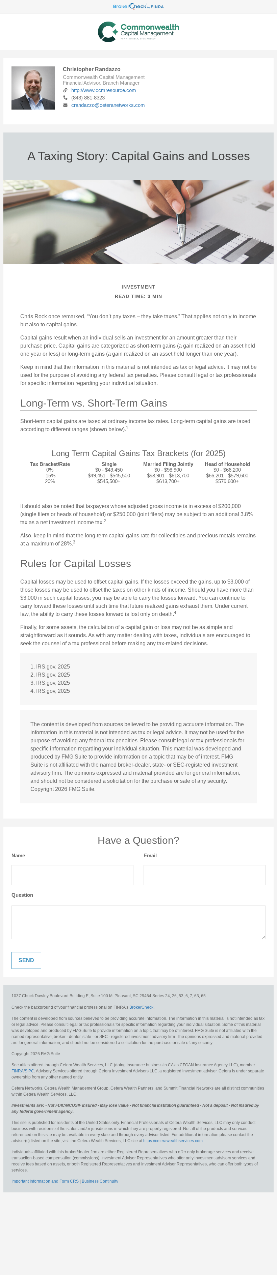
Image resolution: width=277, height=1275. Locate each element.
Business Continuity (100, 1181)
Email (150, 855)
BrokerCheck (141, 1007)
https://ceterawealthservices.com (173, 1140)
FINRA (17, 1071)
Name (18, 855)
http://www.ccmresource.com (103, 90)
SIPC (29, 1071)
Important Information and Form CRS (45, 1181)
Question (22, 895)
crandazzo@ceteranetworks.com (108, 105)
